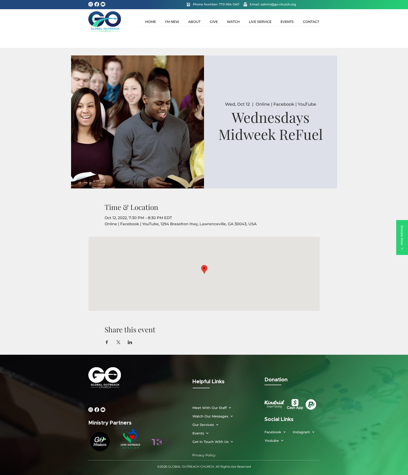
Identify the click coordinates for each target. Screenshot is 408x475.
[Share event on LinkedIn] (130, 342)
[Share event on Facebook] (107, 342)
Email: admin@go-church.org (273, 4)
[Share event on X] (118, 342)
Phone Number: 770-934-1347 (216, 4)
